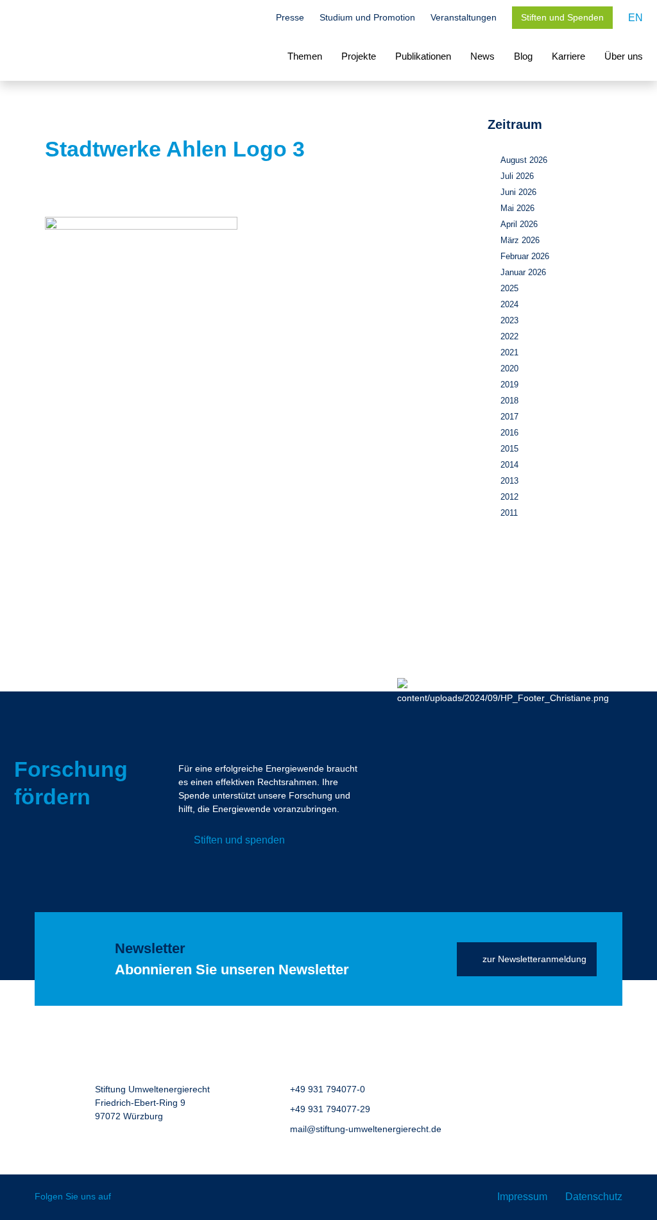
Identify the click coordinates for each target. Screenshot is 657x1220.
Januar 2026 (523, 272)
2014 (509, 465)
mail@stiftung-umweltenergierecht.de (365, 1129)
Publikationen (423, 56)
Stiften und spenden (239, 840)
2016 (509, 432)
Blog (523, 56)
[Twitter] (130, 1197)
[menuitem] (635, 17)
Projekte (358, 56)
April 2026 (519, 224)
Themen (304, 56)
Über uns (623, 56)
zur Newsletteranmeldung (534, 959)
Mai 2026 (517, 208)
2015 (509, 448)
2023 (509, 320)
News (482, 56)
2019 (509, 384)
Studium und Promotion (367, 17)
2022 (509, 336)
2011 (509, 513)
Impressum (522, 1196)
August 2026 (523, 160)
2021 (509, 352)
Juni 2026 (518, 192)
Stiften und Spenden (562, 17)
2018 (509, 400)
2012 (509, 497)
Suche (254, 18)
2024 (509, 304)
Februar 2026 (524, 256)
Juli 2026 (517, 176)
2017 (509, 416)
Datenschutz (593, 1196)
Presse (290, 17)
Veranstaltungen (464, 17)
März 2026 (520, 240)
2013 (509, 481)
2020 (509, 368)
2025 (509, 288)
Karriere (568, 56)
